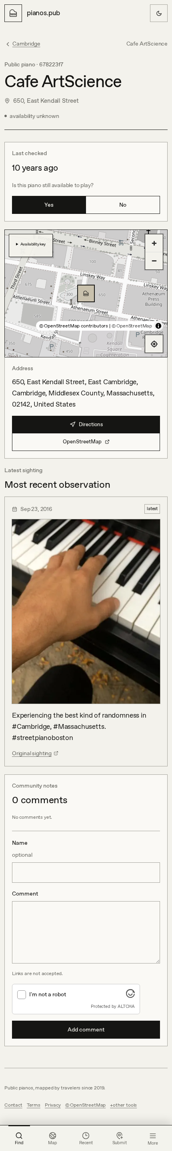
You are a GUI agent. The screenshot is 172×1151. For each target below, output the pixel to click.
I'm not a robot (47, 994)
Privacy (53, 1105)
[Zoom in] (154, 243)
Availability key (33, 243)
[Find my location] (154, 344)
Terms (33, 1105)
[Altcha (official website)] (130, 995)
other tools (125, 1105)
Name (22, 849)
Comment (25, 893)
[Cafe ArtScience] (86, 293)
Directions (91, 424)
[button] (86, 293)
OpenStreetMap (82, 442)
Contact (13, 1105)
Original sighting (32, 753)
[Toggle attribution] (158, 326)
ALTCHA (126, 1006)
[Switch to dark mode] (159, 13)
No (122, 204)
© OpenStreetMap (132, 326)
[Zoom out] (154, 260)
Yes (49, 204)
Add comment (86, 1029)
